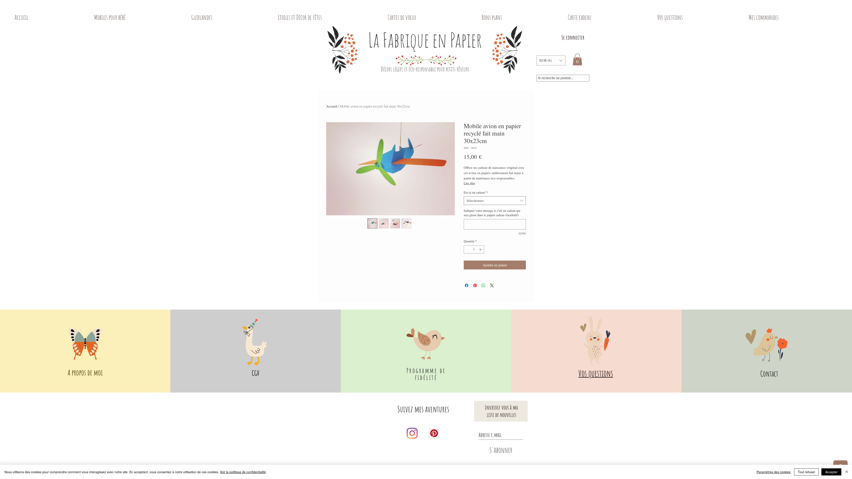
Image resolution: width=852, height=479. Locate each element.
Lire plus (469, 183)
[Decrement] (467, 249)
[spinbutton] (474, 249)
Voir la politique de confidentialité (243, 472)
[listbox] (550, 60)
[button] (550, 60)
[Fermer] (846, 471)
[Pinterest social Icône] (434, 433)
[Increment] (480, 249)
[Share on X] (492, 285)
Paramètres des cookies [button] (774, 472)
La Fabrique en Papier (425, 39)
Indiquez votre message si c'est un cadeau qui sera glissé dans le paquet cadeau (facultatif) (492, 212)
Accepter (831, 472)
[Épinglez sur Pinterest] (475, 285)
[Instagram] (412, 433)
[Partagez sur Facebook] (466, 285)
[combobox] (495, 200)
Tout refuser (806, 472)
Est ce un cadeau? (476, 192)
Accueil (331, 106)
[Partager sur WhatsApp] (483, 285)
